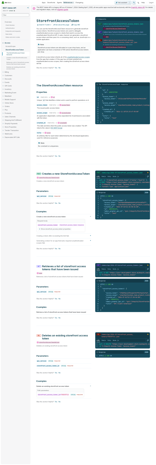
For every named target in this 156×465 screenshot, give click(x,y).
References (68, 2)
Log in (151, 2)
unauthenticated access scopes (78, 57)
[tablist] (108, 176)
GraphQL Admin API (138, 7)
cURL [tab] (98, 176)
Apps (44, 2)
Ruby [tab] (109, 176)
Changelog (79, 2)
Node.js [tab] (116, 176)
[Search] (134, 2)
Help (143, 2)
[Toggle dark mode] (139, 2)
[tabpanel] (123, 183)
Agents (59, 2)
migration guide (62, 9)
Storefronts (51, 2)
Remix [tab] (104, 176)
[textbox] (125, 105)
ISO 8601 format (56, 128)
